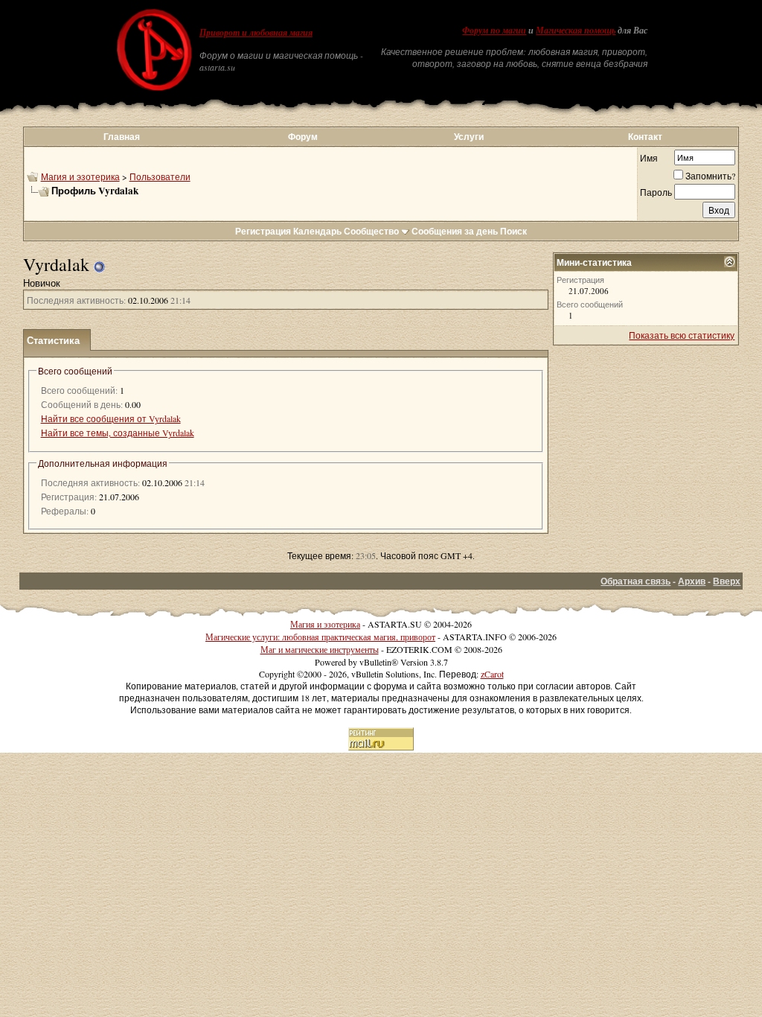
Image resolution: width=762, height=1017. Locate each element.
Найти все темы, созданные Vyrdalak (117, 433)
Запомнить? (710, 176)
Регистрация (263, 231)
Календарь (317, 231)
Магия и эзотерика (80, 176)
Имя (649, 158)
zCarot (492, 674)
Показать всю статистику (681, 335)
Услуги (469, 136)
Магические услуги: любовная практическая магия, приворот (320, 637)
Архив (691, 581)
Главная (121, 136)
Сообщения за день (455, 231)
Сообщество (371, 231)
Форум (303, 136)
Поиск (513, 231)
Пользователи (159, 176)
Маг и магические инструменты (319, 649)
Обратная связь (635, 581)
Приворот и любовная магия (256, 33)
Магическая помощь (575, 30)
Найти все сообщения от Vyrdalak (111, 418)
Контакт (645, 136)
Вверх (726, 581)
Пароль (656, 192)
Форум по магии (494, 30)
